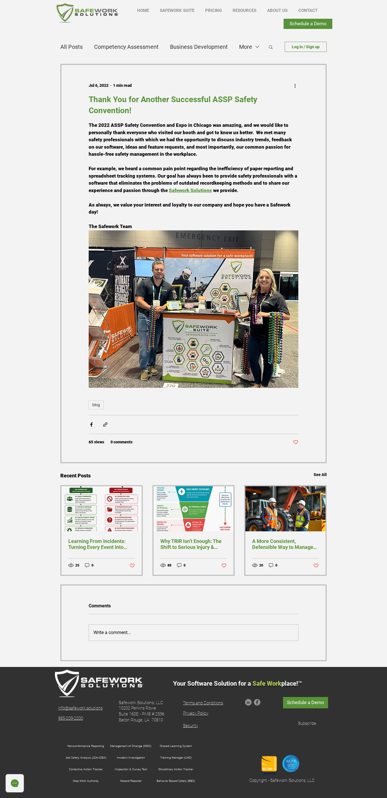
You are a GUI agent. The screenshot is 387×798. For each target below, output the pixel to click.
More (245, 46)
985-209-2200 (70, 718)
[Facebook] (257, 702)
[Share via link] (105, 424)
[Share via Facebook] (91, 424)
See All (320, 474)
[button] (177, 10)
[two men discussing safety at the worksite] (285, 508)
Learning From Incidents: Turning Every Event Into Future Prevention (97, 544)
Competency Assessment (126, 46)
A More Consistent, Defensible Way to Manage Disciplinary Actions (282, 544)
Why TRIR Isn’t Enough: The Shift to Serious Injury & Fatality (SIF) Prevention (191, 544)
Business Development (199, 46)
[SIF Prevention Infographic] (194, 508)
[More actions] (295, 85)
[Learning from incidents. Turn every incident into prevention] (101, 508)
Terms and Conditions (203, 703)
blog (96, 405)
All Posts (71, 46)
